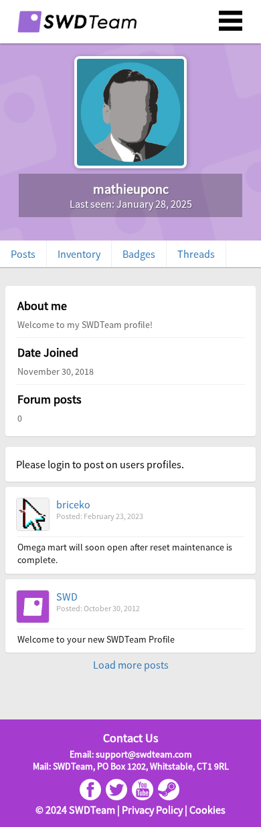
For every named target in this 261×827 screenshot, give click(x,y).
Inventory (79, 254)
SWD (67, 596)
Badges (138, 254)
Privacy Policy (152, 809)
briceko (73, 504)
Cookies (207, 809)
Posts (23, 254)
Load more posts (131, 664)
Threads (196, 254)
